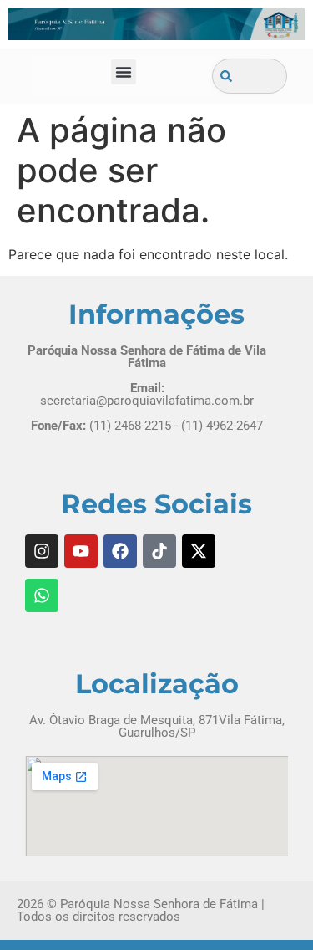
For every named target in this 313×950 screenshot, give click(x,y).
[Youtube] (81, 551)
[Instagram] (41, 551)
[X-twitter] (198, 551)
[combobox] (249, 76)
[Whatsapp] (41, 595)
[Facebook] (120, 551)
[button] (123, 71)
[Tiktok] (159, 551)
